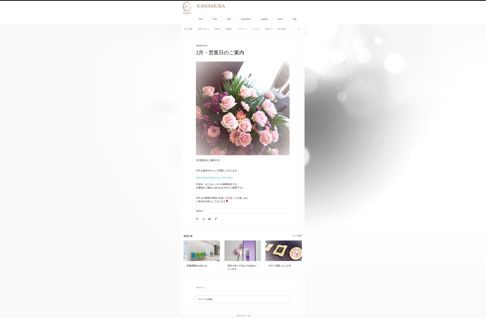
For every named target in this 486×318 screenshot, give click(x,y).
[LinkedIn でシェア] (209, 219)
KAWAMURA (211, 6)
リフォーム (241, 29)
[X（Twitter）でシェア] (203, 219)
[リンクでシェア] (216, 219)
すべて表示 (297, 236)
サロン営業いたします (280, 265)
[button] (299, 29)
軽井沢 (217, 29)
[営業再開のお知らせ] (202, 250)
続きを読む (281, 29)
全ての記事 (188, 29)
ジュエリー (255, 29)
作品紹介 (228, 29)
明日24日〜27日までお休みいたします (242, 267)
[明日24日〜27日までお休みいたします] (243, 250)
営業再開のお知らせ (197, 265)
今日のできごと (203, 29)
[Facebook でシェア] (197, 219)
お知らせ (268, 29)
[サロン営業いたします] (284, 250)
